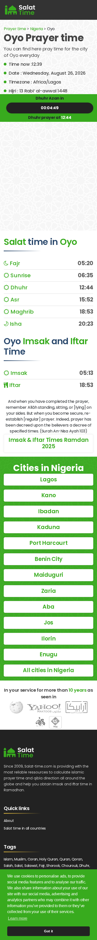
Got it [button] (48, 931)
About (9, 820)
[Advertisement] (48, 172)
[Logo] (19, 752)
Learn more (17, 918)
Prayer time (15, 29)
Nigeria (36, 29)
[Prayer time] (20, 10)
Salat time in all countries (25, 828)
